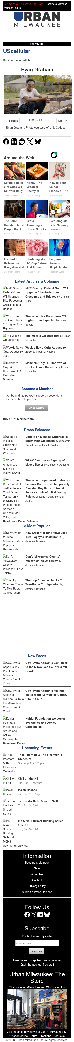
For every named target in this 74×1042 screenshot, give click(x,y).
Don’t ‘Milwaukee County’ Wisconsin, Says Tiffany (42, 558)
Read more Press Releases (21, 521)
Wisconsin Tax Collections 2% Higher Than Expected (45, 318)
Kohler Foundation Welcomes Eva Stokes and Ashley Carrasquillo (45, 722)
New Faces (37, 655)
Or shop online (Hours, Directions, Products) (37, 1036)
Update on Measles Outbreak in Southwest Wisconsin (46, 439)
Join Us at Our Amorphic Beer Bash (23, 3)
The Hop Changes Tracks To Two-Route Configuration (44, 582)
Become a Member (37, 388)
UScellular (16, 51)
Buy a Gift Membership (18, 419)
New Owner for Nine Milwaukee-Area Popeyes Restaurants (46, 535)
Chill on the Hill (28, 778)
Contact (37, 880)
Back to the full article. (17, 60)
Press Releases (37, 429)
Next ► (63, 120)
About (37, 868)
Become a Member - (57, 3)
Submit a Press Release (37, 892)
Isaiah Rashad (27, 790)
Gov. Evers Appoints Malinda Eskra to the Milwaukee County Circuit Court (46, 695)
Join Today (36, 408)
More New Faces (14, 743)
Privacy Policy (37, 886)
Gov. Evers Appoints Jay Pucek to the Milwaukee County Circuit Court (47, 667)
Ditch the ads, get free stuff (37, 964)
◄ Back (12, 120)
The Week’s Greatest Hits (42, 336)
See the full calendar (16, 845)
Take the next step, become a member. (37, 960)
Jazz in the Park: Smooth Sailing (39, 801)
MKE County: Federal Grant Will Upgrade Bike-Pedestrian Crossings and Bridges (46, 292)
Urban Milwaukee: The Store (37, 977)
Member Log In (12, 8)
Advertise (37, 874)
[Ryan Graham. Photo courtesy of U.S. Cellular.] (37, 94)
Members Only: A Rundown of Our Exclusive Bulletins (45, 365)
